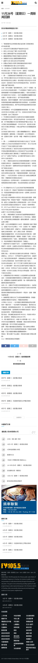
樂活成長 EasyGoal (16, 637)
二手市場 (4, 616)
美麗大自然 (29, 642)
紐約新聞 (7, 8)
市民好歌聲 (17, 616)
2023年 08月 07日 (6, 380)
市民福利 (16, 621)
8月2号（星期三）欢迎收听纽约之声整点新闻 (15, 401)
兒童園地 (4, 627)
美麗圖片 (29, 639)
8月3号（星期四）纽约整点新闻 (12, 39)
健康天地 (4, 618)
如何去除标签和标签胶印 (14, 481)
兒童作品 (4, 624)
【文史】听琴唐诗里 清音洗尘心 (16, 460)
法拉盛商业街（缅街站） (14, 470)
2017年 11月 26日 (6, 23)
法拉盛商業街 (30, 616)
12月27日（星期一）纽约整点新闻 (17, 476)
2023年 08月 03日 (6, 395)
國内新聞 (4, 645)
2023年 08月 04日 (6, 388)
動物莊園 (4, 630)
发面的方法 (10, 455)
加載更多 (19, 417)
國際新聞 (4, 648)
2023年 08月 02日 (6, 403)
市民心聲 (16, 618)
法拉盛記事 (29, 618)
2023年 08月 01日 (6, 411)
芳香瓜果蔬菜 (30, 645)
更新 (15, 633)
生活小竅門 (29, 624)
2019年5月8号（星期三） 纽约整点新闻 (19, 465)
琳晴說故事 (29, 621)
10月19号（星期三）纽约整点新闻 (17, 444)
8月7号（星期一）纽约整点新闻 (12, 33)
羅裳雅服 (29, 636)
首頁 (2, 8)
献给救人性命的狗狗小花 (10, 432)
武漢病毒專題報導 (18, 644)
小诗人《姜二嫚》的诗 (13, 439)
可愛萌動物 (4, 642)
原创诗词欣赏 (5, 633)
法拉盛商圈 (17, 648)
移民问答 (29, 627)
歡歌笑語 (16, 641)
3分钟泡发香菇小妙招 (13, 449)
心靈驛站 (16, 624)
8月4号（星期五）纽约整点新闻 (12, 36)
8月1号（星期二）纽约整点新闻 (11, 408)
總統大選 (29, 633)
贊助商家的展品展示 (31, 649)
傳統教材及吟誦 (6, 621)
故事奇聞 (16, 627)
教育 (15, 630)
